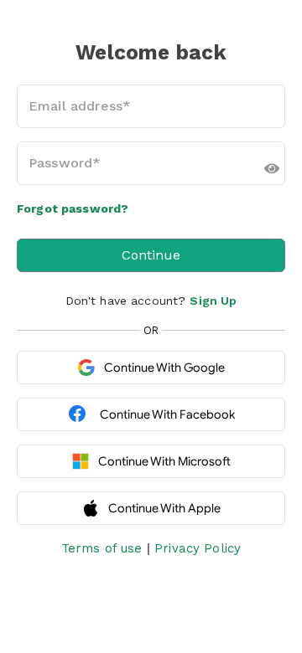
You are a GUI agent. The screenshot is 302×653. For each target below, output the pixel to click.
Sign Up (213, 300)
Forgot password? (72, 208)
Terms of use (102, 548)
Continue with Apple (164, 508)
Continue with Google (164, 367)
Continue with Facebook (167, 414)
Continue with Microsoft (164, 461)
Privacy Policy (197, 548)
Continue (151, 255)
